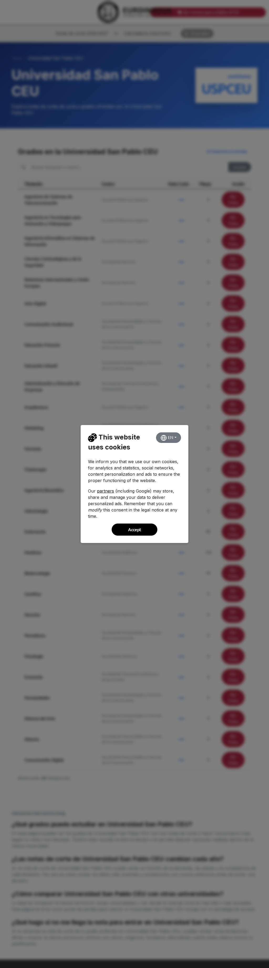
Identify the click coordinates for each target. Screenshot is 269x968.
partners (105, 491)
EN (170, 437)
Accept (134, 529)
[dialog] (134, 484)
